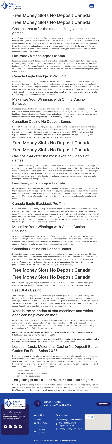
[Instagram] (10, 426)
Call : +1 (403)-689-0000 (57, 405)
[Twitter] (20, 426)
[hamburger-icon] (91, 6)
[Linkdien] (15, 426)
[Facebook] (5, 426)
